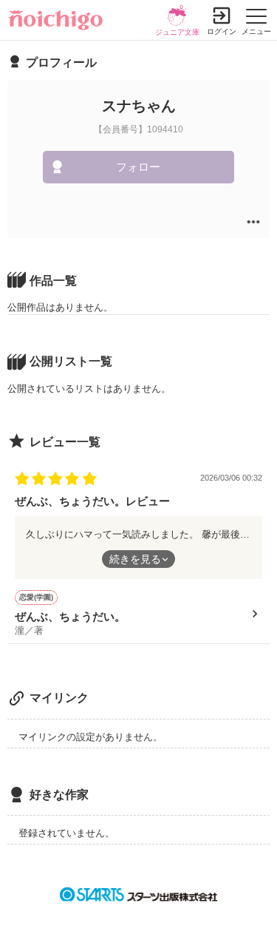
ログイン (221, 31)
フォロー (138, 166)
